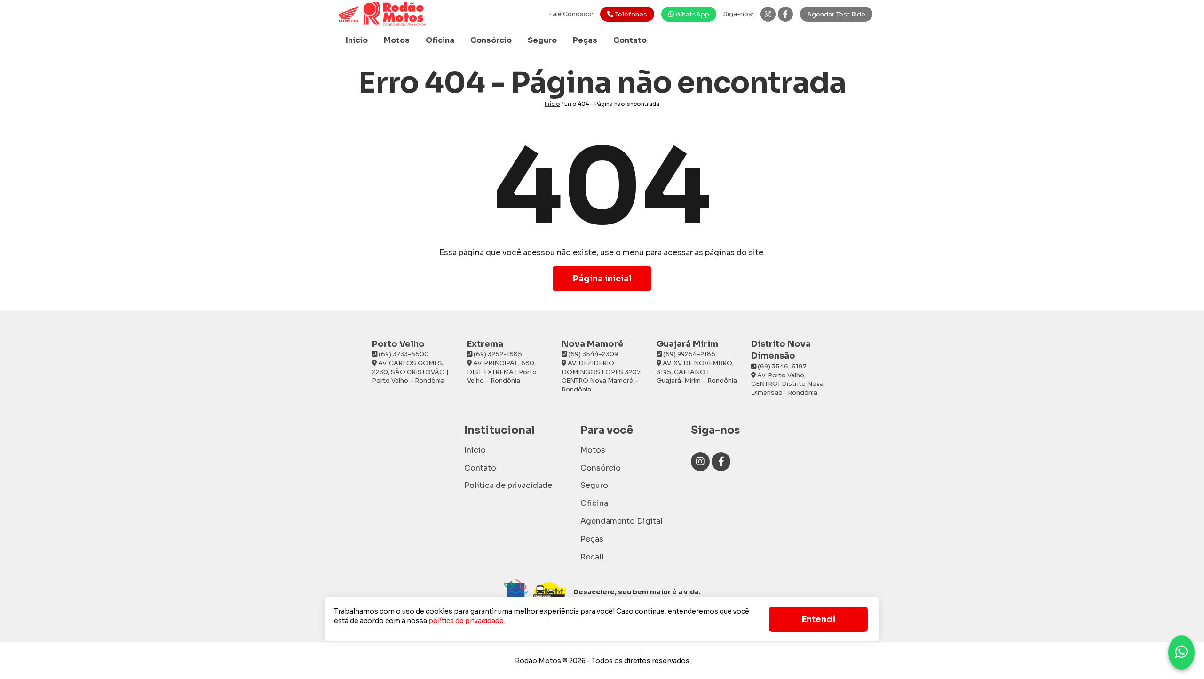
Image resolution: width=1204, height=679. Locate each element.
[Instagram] (768, 14)
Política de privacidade (508, 485)
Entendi (818, 619)
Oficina (440, 40)
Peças (585, 40)
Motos (397, 40)
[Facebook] (785, 14)
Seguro (542, 40)
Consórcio (491, 40)
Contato (630, 40)
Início (357, 40)
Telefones (630, 14)
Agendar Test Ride (836, 14)
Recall (592, 557)
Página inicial (602, 278)
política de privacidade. (466, 620)
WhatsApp (691, 14)
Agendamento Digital (621, 521)
